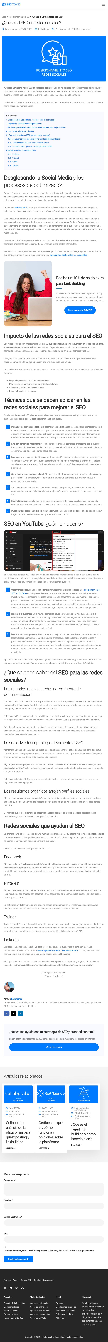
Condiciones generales (66, 1307)
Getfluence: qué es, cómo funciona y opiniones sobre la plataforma (51, 1132)
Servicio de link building (14, 1303)
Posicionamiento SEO (65, 29)
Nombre (8, 1200)
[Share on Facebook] (6, 1013)
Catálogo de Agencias (43, 1280)
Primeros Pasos (11, 1280)
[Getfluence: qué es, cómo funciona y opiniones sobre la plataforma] (51, 1094)
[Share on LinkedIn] (20, 1013)
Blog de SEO (26, 1280)
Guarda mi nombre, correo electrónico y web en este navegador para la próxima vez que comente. (49, 1251)
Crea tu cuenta (54, 1047)
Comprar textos (11, 1314)
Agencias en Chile (38, 1318)
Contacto (60, 1303)
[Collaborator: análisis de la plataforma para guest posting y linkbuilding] (18, 1094)
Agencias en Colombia (40, 1310)
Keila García (43, 29)
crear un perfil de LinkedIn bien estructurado (57, 950)
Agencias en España (39, 1303)
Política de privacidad (65, 1310)
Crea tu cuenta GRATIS (80, 310)
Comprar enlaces (11, 1307)
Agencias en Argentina (40, 1314)
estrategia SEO (21, 207)
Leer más (10, 1148)
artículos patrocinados (90, 1305)
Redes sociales (83, 29)
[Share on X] (13, 1013)
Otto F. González (82, 1113)
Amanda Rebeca (49, 1111)
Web (6, 1234)
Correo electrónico (13, 1217)
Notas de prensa (11, 1310)
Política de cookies (64, 1314)
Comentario (10, 1180)
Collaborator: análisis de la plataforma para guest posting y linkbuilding (18, 1132)
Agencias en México (39, 1307)
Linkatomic (14, 1111)
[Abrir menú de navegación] (103, 4)
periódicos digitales (91, 1314)
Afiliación (60, 1318)
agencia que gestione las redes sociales (68, 255)
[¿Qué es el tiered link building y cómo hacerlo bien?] (83, 1094)
